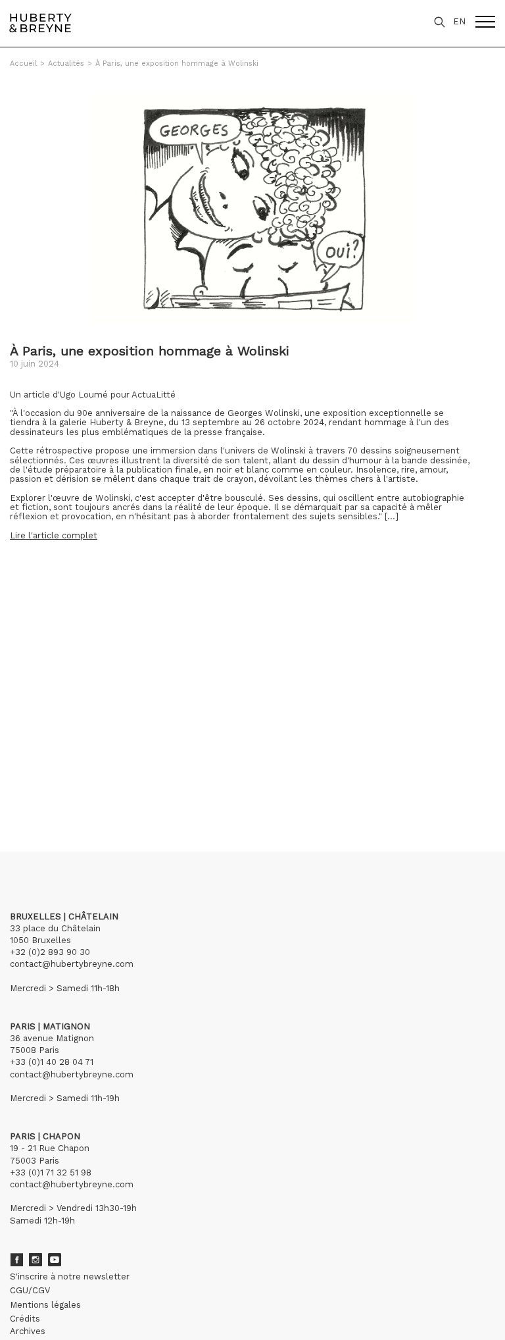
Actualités (66, 63)
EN (459, 21)
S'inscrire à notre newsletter (70, 1276)
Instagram (35, 1259)
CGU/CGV (30, 1290)
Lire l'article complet (53, 535)
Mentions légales (45, 1305)
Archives (27, 1331)
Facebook (16, 1259)
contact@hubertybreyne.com (71, 964)
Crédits (25, 1319)
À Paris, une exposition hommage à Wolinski (176, 63)
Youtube (54, 1259)
